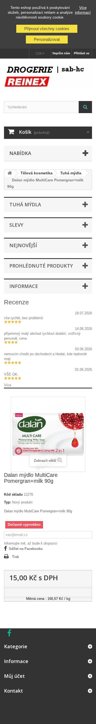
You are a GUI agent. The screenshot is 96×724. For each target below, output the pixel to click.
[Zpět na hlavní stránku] (10, 173)
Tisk (15, 557)
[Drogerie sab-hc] (48, 75)
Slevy (16, 225)
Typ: (7, 502)
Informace (23, 286)
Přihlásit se (81, 53)
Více (7, 385)
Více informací (83, 10)
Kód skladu (13, 494)
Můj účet (14, 676)
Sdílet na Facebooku (26, 549)
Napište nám (61, 53)
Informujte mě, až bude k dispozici (30, 543)
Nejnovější (23, 245)
